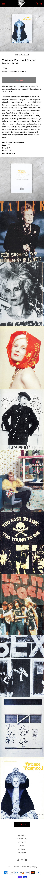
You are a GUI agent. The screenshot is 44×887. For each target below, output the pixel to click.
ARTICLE (21, 842)
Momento (22, 849)
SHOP (22, 846)
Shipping (5, 71)
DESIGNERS (22, 839)
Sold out (19, 80)
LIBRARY (22, 835)
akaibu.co (17, 866)
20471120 (22, 853)
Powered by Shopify (29, 866)
